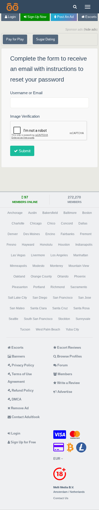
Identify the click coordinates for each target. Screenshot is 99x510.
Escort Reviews (68, 347)
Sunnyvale (83, 318)
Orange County (41, 276)
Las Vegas (18, 255)
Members (64, 374)
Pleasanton (20, 287)
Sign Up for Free (23, 442)
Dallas (82, 223)
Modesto (38, 265)
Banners (18, 356)
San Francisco (63, 297)
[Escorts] (12, 6)
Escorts (17, 347)
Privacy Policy (22, 365)
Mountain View (79, 265)
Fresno (11, 244)
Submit (24, 151)
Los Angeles (59, 255)
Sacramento (78, 287)
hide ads (91, 29)
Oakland (19, 276)
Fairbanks (67, 234)
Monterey (56, 265)
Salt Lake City (17, 297)
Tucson (25, 329)
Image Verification (25, 116)
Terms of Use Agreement (20, 377)
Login (11, 16)
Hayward (28, 244)
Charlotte (18, 223)
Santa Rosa (81, 308)
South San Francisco (38, 318)
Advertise (64, 391)
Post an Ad (65, 16)
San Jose (84, 297)
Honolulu (46, 244)
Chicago (36, 223)
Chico (51, 223)
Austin (32, 212)
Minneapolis (18, 265)
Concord (67, 223)
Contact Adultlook (25, 417)
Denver (13, 234)
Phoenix (80, 276)
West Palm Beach (48, 329)
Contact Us (60, 498)
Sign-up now (36, 16)
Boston (87, 212)
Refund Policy (22, 390)
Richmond (58, 287)
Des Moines (31, 234)
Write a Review (68, 383)
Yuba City (72, 329)
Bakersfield (50, 212)
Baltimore (70, 212)
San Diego (39, 297)
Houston (64, 244)
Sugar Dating (45, 39)
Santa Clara (38, 308)
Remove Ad (19, 408)
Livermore (38, 255)
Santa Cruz (60, 308)
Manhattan (80, 255)
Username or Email (26, 93)
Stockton (64, 318)
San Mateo (17, 308)
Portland (39, 287)
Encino (50, 234)
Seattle (13, 318)
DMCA (16, 399)
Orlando (63, 276)
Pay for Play (15, 39)
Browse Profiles (69, 356)
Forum (62, 365)
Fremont (85, 234)
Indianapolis (83, 244)
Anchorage (15, 212)
